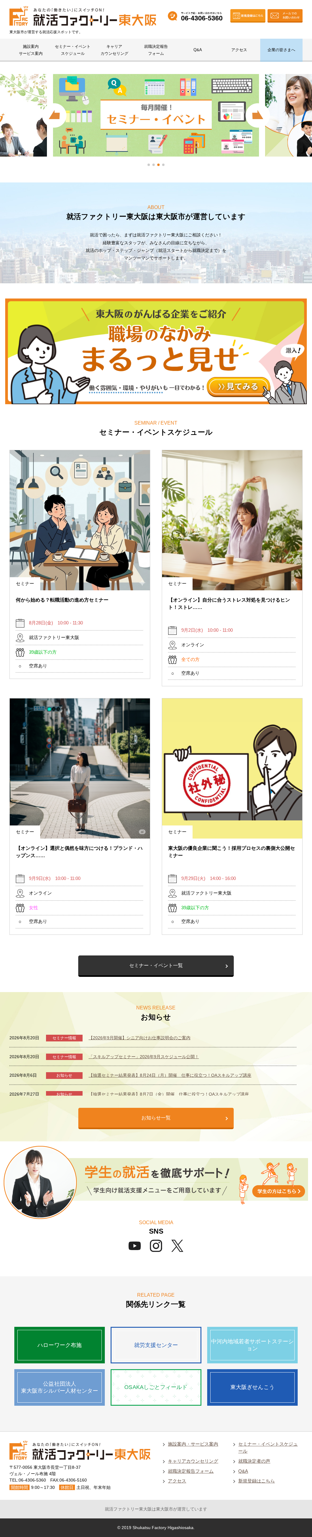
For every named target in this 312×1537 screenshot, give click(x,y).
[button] (148, 165)
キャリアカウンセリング (114, 50)
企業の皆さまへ (281, 50)
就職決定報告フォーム (156, 50)
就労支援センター (156, 1345)
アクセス (239, 50)
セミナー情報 (64, 1038)
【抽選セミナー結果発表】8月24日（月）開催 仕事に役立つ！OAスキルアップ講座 (170, 1075)
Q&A (197, 50)
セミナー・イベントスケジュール (72, 50)
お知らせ (64, 1075)
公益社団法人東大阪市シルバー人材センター (59, 1387)
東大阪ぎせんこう (252, 1387)
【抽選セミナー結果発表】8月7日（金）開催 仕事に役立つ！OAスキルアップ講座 (169, 1094)
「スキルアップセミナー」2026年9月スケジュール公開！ (144, 1056)
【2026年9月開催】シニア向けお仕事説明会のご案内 (139, 1037)
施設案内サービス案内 (31, 50)
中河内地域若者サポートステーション (252, 1345)
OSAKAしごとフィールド (155, 1387)
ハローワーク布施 (59, 1345)
